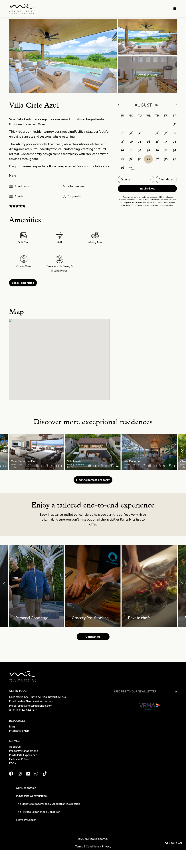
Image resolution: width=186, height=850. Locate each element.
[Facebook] (11, 773)
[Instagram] (19, 773)
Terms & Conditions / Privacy (93, 846)
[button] (175, 8)
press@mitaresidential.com (35, 705)
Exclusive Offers (19, 759)
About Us (15, 746)
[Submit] (176, 692)
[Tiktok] (45, 773)
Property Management (23, 751)
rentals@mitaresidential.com (35, 701)
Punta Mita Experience (23, 755)
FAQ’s (13, 763)
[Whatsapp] (36, 773)
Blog (12, 726)
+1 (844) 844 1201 (26, 710)
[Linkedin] (28, 773)
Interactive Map (19, 730)
